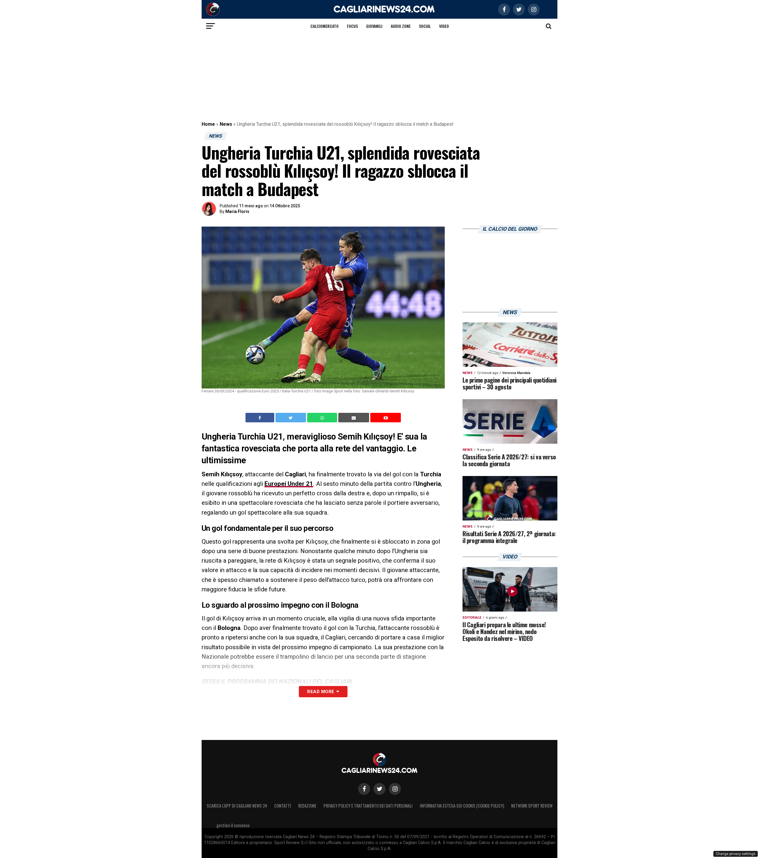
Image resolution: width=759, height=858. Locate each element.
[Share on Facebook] (260, 417)
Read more (320, 691)
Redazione (307, 806)
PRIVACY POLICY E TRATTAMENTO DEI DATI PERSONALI (368, 806)
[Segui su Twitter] (379, 789)
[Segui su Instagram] (395, 789)
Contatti (282, 806)
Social (425, 26)
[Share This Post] (323, 417)
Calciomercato (324, 26)
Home (208, 124)
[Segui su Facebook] (364, 789)
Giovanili (374, 26)
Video (444, 26)
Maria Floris (237, 211)
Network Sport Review (531, 806)
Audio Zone (401, 26)
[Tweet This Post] (291, 417)
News (226, 124)
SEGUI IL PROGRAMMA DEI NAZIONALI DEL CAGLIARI (277, 681)
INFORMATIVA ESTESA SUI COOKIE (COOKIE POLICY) (462, 806)
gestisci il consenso (233, 825)
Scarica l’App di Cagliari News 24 (237, 806)
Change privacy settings (735, 854)
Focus (352, 26)
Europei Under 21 (288, 483)
